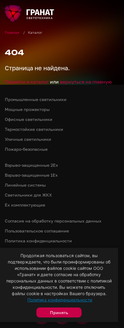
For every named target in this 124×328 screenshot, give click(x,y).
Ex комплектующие (25, 204)
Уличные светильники (28, 139)
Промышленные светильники (36, 99)
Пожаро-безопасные (26, 149)
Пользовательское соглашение (37, 230)
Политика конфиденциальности (59, 299)
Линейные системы (25, 185)
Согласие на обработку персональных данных (53, 220)
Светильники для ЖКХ (28, 194)
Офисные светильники (28, 119)
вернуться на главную (86, 82)
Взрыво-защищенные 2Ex (31, 165)
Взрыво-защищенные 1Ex (31, 175)
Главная (12, 32)
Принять (59, 312)
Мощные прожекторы (27, 109)
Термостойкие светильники (34, 129)
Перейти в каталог (27, 82)
